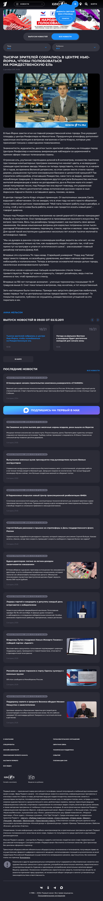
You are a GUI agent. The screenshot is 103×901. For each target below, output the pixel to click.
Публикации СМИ (60, 760)
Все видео (7, 766)
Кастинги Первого (10, 760)
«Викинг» (86, 818)
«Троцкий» (7, 821)
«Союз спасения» (61, 818)
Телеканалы (25, 857)
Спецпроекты (8, 744)
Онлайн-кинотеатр (11, 750)
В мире (18, 359)
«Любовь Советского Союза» (41, 818)
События (56, 755)
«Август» (24, 818)
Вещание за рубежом (35, 782)
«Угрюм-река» (76, 818)
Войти (94, 4)
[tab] (38, 36)
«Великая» (17, 821)
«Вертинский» (28, 821)
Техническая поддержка (63, 750)
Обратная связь (59, 744)
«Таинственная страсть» (45, 821)
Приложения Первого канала (15, 755)
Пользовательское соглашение (66, 739)
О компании (8, 739)
